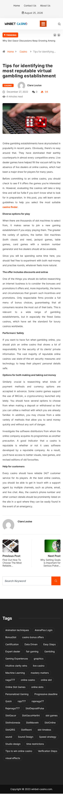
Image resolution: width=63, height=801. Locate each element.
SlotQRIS (10, 729)
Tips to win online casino (18, 751)
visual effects (12, 758)
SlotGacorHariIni (31, 715)
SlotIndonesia (12, 722)
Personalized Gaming (17, 694)
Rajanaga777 (12, 708)
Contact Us (30, 5)
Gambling (49, 651)
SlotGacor (10, 715)
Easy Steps (49, 644)
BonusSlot (10, 637)
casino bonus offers (33, 637)
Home (16, 5)
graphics (38, 658)
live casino (38, 665)
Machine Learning (15, 672)
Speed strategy (47, 736)
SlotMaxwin (32, 722)
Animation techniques (17, 630)
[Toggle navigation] (43, 23)
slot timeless (44, 729)
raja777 (22, 701)
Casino (23, 51)
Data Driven (31, 644)
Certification (12, 644)
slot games (51, 715)
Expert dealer (12, 651)
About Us (45, 5)
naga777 (10, 679)
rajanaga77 (38, 701)
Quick (8, 701)
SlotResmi (26, 729)
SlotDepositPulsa (35, 708)
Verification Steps (47, 751)
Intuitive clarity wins (16, 665)
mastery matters (40, 672)
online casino (28, 679)
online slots (37, 687)
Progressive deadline (45, 694)
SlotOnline (50, 722)
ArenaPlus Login (43, 630)
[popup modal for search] (59, 23)
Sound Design (25, 736)
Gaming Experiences (16, 658)
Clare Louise (34, 85)
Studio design (12, 743)
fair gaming (32, 651)
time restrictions (35, 743)
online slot (46, 679)
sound (8, 736)
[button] (54, 35)
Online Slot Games (15, 687)
